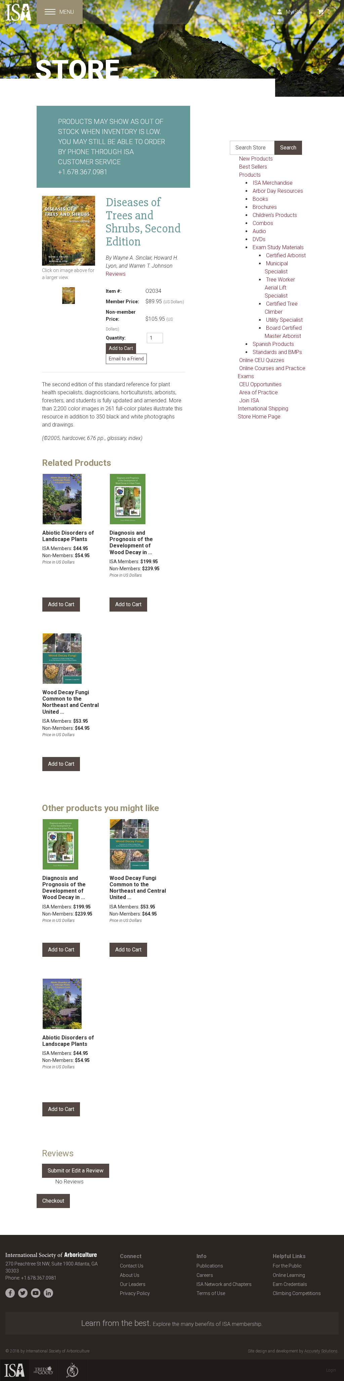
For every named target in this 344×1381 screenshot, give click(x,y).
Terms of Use (211, 1293)
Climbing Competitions (297, 1293)
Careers (205, 1275)
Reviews (116, 274)
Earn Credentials (290, 1284)
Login (331, 1370)
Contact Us (131, 1265)
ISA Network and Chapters (224, 1284)
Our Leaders (132, 1284)
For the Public (287, 1265)
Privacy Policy (135, 1293)
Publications (210, 1265)
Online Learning (289, 1275)
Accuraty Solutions (321, 1351)
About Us (129, 1275)
